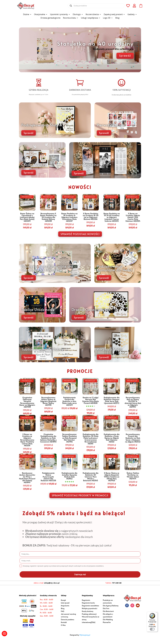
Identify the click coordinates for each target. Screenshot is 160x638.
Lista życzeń (65, 603)
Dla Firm (106, 608)
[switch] (152, 629)
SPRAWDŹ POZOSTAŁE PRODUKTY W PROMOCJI (80, 495)
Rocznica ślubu (69, 18)
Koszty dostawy (87, 611)
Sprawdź (125, 59)
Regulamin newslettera (90, 606)
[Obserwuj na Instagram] (132, 605)
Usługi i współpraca (89, 18)
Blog (117, 18)
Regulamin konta (88, 603)
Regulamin (86, 600)
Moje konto (65, 606)
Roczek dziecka (92, 15)
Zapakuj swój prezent (113, 15)
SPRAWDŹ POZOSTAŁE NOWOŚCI (80, 234)
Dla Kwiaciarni (108, 611)
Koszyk (63, 600)
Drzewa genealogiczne (50, 18)
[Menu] (156, 613)
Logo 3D (106, 18)
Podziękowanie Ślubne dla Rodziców (95, 44)
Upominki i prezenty (59, 15)
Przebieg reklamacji (89, 614)
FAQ (62, 611)
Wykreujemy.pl (84, 635)
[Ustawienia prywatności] (4, 633)
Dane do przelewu (67, 619)
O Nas (63, 625)
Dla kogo (77, 15)
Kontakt (64, 622)
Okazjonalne (39, 15)
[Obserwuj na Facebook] (127, 605)
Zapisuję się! (80, 574)
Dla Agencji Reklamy (110, 606)
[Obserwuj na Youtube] (138, 605)
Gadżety (131, 15)
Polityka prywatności (89, 608)
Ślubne (26, 15)
